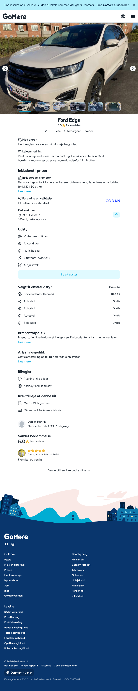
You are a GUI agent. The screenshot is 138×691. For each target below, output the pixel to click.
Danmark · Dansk (21, 672)
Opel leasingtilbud (14, 643)
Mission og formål (14, 564)
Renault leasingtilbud (16, 627)
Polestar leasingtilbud (16, 648)
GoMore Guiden (13, 595)
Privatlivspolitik (29, 665)
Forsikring (77, 590)
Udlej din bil (78, 580)
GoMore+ (77, 575)
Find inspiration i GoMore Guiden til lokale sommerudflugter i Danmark (66, 5)
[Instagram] (13, 544)
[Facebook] (6, 544)
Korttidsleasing (13, 622)
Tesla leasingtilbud (14, 632)
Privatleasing (11, 617)
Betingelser (11, 665)
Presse (8, 570)
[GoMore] (14, 16)
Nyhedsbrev (11, 580)
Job (6, 585)
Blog (6, 590)
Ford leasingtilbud (14, 638)
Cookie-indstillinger (65, 665)
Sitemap (46, 665)
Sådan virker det (81, 564)
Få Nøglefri (78, 585)
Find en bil (78, 559)
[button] (133, 5)
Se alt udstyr (69, 274)
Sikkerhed (77, 596)
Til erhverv (78, 570)
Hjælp (7, 559)
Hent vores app (13, 575)
